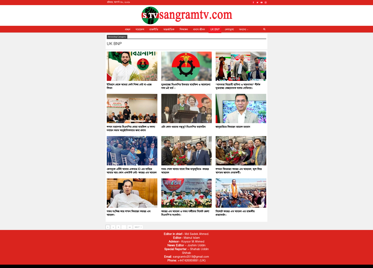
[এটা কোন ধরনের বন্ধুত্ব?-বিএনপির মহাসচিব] (186, 108)
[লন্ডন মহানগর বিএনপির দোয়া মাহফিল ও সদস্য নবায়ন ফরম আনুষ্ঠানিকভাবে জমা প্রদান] (132, 108)
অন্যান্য (242, 29)
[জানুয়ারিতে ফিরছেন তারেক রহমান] (241, 108)
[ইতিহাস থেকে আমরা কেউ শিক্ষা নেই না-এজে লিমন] (132, 66)
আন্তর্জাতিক (168, 29)
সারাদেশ (140, 29)
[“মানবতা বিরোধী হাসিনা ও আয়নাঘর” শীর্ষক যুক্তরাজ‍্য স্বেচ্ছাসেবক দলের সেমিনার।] (241, 66)
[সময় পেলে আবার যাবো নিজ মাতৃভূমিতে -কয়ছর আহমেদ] (186, 150)
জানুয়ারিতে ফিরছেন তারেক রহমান (233, 126)
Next (137, 227)
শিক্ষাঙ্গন (184, 29)
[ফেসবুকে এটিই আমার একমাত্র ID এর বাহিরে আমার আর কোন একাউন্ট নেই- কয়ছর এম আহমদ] (132, 150)
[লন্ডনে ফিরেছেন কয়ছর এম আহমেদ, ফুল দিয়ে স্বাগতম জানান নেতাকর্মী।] (241, 150)
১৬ (130, 227)
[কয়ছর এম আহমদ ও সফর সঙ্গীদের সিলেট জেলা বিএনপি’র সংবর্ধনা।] (186, 193)
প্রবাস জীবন (199, 29)
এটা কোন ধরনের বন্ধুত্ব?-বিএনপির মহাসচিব (183, 126)
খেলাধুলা (229, 29)
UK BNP (215, 29)
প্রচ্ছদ (127, 29)
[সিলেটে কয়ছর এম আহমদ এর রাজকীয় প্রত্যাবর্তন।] (241, 193)
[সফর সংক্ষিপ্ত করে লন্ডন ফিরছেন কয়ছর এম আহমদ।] (132, 193)
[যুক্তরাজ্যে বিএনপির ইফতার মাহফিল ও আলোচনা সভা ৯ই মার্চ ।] (186, 66)
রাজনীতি (153, 29)
